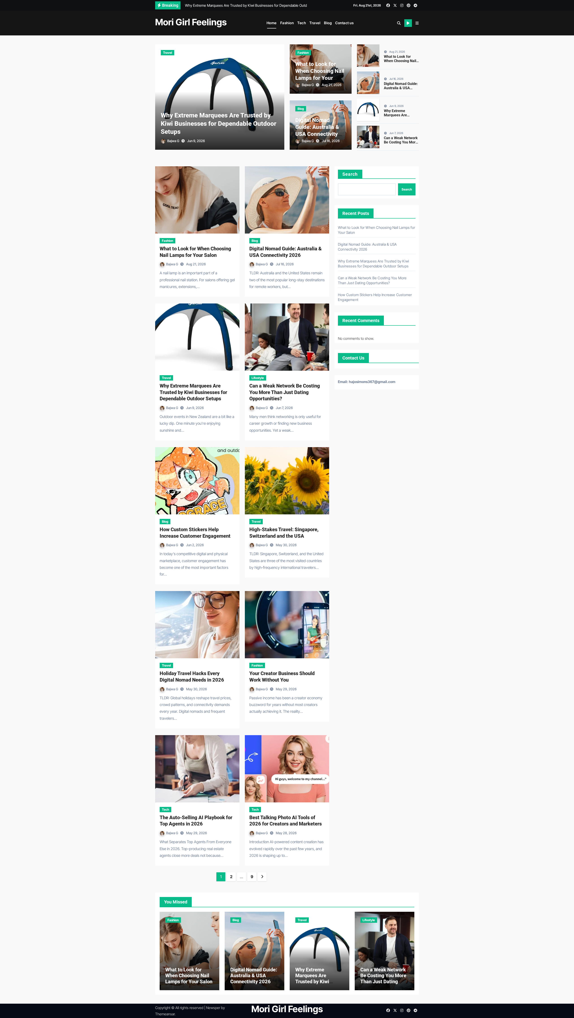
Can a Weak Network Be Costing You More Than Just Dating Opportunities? (401, 144)
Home (272, 23)
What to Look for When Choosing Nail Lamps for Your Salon (401, 60)
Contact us (344, 23)
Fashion (287, 23)
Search (350, 174)
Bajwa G (173, 141)
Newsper (213, 1007)
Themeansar (165, 1014)
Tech (301, 23)
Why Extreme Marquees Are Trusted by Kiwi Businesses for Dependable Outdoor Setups (218, 123)
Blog (328, 23)
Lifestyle (258, 378)
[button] (417, 23)
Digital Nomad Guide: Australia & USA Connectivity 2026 (401, 88)
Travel (314, 23)
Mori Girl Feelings (191, 22)
